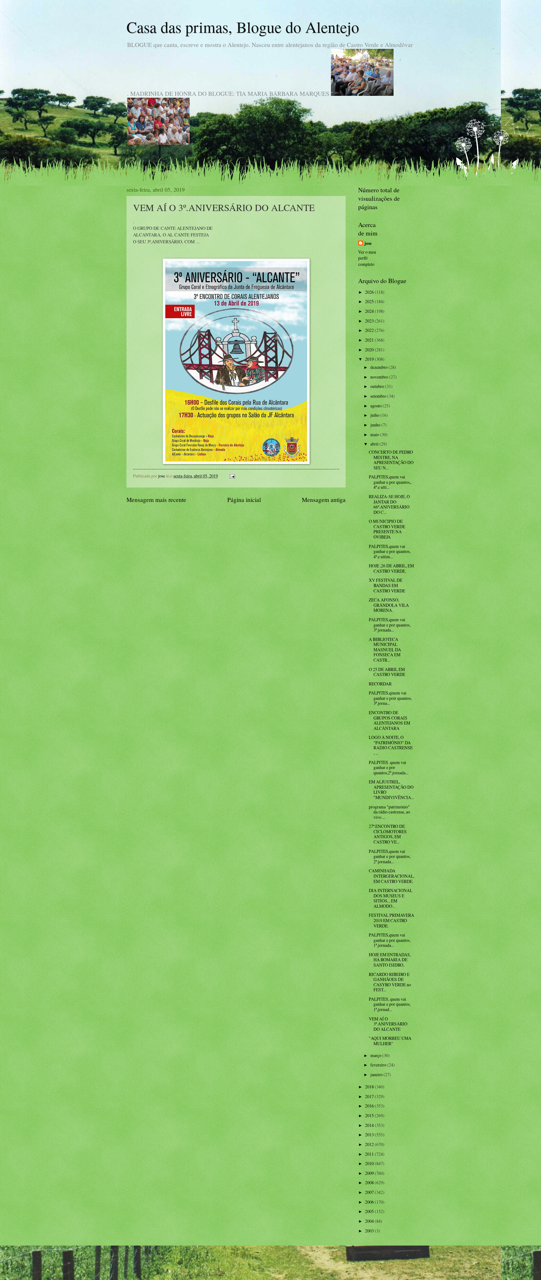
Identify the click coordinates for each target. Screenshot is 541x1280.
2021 (370, 340)
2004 (370, 1221)
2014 (370, 1125)
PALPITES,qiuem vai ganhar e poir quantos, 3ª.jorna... (390, 698)
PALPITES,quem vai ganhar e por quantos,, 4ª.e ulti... (390, 482)
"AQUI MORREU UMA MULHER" (390, 1040)
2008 (370, 1182)
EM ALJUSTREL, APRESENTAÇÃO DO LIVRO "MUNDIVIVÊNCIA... (391, 789)
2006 (370, 1202)
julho (375, 415)
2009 (370, 1173)
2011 (370, 1154)
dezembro (379, 367)
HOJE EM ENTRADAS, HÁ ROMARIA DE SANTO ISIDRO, (390, 960)
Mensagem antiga (324, 499)
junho (375, 425)
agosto (376, 406)
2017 (370, 1096)
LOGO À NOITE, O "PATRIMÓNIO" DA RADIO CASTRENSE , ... (391, 745)
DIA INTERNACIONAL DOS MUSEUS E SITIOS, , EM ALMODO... (390, 898)
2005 (370, 1211)
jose (368, 243)
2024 (370, 311)
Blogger (305, 1267)
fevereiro (378, 1065)
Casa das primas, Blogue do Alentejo (242, 26)
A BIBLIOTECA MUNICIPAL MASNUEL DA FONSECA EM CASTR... (385, 649)
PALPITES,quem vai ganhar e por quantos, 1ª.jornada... (389, 940)
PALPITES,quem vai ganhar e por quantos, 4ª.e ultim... (389, 551)
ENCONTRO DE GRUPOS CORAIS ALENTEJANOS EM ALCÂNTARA (389, 720)
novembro (379, 377)
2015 (370, 1115)
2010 (370, 1163)
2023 (370, 321)
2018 (370, 1087)
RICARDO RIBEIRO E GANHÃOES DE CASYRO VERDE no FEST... (390, 982)
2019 (370, 359)
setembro (378, 396)
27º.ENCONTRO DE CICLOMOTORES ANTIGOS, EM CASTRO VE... (388, 834)
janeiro (377, 1074)
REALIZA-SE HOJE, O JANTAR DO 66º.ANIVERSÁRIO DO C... (389, 504)
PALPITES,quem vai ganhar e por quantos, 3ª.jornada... (389, 625)
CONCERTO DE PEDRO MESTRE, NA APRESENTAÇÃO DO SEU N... (391, 460)
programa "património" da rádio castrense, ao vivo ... (389, 812)
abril (374, 444)
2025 (370, 301)
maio (375, 434)
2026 (370, 292)
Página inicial (244, 499)
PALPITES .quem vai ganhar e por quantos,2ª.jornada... (388, 767)
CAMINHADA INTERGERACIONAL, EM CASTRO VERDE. (391, 876)
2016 (370, 1106)
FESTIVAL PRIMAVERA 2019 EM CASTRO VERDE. (391, 920)
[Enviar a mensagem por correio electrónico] (232, 476)
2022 (370, 330)
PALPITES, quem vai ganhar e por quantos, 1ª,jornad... (389, 1004)
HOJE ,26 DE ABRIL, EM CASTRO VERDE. (391, 568)
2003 (370, 1231)
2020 (370, 350)
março (376, 1055)
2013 (370, 1135)
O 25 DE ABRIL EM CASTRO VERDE (387, 672)
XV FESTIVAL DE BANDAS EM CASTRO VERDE (387, 585)
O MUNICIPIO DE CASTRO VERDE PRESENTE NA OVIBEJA (387, 529)
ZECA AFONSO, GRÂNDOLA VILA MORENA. (389, 605)
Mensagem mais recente (156, 499)
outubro (377, 386)
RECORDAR (380, 684)
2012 (370, 1144)
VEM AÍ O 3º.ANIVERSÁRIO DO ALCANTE (388, 1024)
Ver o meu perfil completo (367, 258)
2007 (370, 1192)
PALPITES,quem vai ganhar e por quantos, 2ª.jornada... (389, 856)
